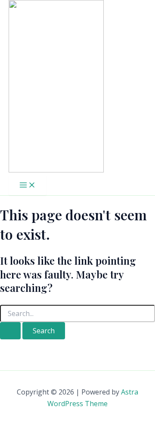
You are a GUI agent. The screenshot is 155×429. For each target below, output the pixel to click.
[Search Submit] (10, 330)
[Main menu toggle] (27, 185)
